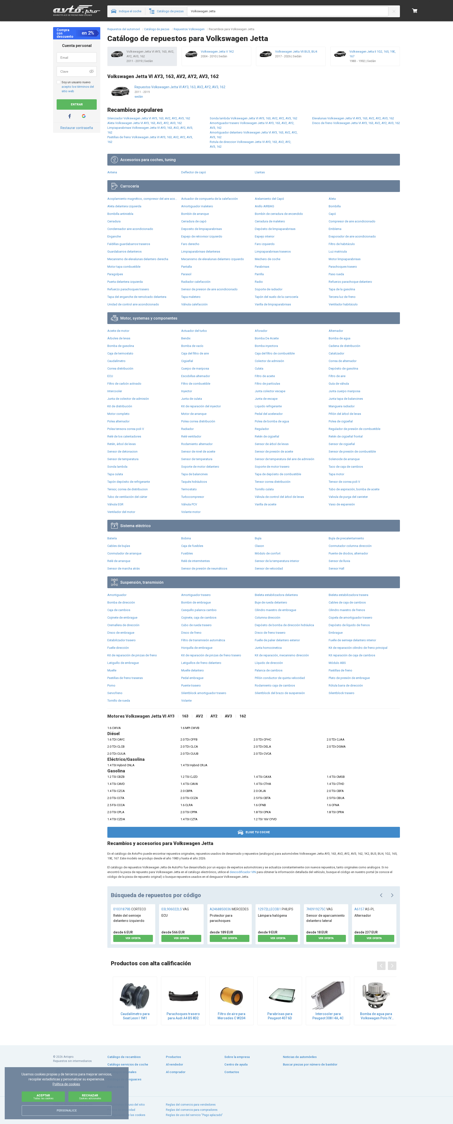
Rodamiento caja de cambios (275, 685)
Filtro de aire (337, 376)
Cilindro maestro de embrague (275, 610)
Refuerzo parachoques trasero (128, 289)
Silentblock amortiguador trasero (203, 693)
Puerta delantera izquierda (125, 281)
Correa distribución (120, 368)
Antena (112, 172)
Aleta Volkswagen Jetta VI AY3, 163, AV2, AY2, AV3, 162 (144, 123)
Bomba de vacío (192, 346)
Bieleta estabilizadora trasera (348, 595)
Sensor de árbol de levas (272, 444)
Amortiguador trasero (196, 595)
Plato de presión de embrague (349, 678)
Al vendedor (174, 1064)
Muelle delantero (192, 670)
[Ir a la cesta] (415, 10)
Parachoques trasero (343, 266)
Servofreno (114, 693)
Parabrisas (262, 266)
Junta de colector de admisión (128, 398)
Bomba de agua (339, 338)
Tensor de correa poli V (344, 481)
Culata (259, 368)
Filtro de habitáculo (342, 244)
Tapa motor (336, 474)
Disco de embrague (120, 632)
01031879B (129, 909)
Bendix (185, 338)
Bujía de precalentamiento (346, 538)
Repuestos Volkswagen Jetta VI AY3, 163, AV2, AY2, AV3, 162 (179, 87)
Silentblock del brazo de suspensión (280, 693)
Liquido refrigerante (268, 406)
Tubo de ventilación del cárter (127, 497)
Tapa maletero (191, 297)
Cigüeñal (187, 361)
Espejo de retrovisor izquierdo (201, 236)
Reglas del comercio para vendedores (191, 1104)
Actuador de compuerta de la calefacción (209, 198)
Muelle (111, 670)
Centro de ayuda (235, 1064)
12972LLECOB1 (275, 909)
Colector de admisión (269, 361)
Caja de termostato (120, 353)
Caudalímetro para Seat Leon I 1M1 (135, 1016)
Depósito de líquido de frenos (349, 625)
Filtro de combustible (195, 383)
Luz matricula (338, 251)
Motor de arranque (193, 414)
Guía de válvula (339, 383)
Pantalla (186, 266)
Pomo (111, 685)
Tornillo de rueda (118, 700)
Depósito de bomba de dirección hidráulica (284, 625)
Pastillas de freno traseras (125, 678)
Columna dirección (267, 617)
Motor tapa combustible (123, 266)
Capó (332, 214)
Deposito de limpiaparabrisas (201, 229)
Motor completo (118, 414)
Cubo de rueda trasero (196, 625)
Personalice (67, 1110)
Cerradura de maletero (270, 221)
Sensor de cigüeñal (342, 444)
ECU (110, 376)
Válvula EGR (115, 504)
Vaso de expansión (342, 504)
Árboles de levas (118, 338)
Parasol (186, 274)
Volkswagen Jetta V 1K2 (217, 51)
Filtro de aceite (265, 376)
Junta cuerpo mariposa (344, 391)
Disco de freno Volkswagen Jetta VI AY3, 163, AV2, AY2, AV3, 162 (356, 123)
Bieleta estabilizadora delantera (276, 595)
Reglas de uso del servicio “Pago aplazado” (194, 1115)
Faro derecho (190, 244)
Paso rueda (336, 274)
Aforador (261, 331)
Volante (186, 700)
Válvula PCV (189, 504)
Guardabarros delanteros (124, 251)
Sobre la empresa (237, 1057)
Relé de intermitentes (195, 561)
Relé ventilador (191, 436)
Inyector (186, 391)
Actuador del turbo (194, 331)
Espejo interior (264, 236)
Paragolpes (115, 274)
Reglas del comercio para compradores (192, 1110)
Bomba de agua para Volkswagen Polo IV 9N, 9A (376, 1016)
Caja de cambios (118, 610)
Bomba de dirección (121, 602)
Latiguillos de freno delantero (201, 663)
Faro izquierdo (265, 244)
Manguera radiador (342, 406)
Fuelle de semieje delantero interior (352, 640)
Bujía (258, 538)
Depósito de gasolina (343, 368)
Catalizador (336, 353)
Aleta (332, 198)
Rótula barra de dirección (346, 685)
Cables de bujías (118, 546)
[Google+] (84, 116)
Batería (112, 538)
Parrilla (259, 274)
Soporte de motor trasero (272, 466)
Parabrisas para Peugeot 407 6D (279, 1016)
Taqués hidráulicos (194, 481)
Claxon (259, 546)
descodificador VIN (243, 872)
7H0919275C (319, 909)
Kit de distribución (119, 406)
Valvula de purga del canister (348, 497)
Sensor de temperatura (122, 459)
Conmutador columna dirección (350, 546)
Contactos (231, 1072)
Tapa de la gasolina (342, 289)
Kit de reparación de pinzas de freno (132, 655)
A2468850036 (229, 909)
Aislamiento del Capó (269, 198)
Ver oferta (133, 938)
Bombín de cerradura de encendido (279, 214)
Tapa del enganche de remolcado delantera (136, 297)
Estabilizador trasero (121, 640)
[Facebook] (70, 116)
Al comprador (175, 1072)
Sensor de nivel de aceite (198, 451)
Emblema (335, 229)
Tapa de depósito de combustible (278, 474)
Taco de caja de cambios (346, 466)
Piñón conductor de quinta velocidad (280, 678)
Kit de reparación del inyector (201, 406)
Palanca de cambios (268, 670)
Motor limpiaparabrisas (345, 259)
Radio (259, 281)
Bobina (186, 538)
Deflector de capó (193, 172)
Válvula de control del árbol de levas (279, 497)
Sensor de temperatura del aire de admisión (284, 459)
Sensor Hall (336, 568)
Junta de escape (266, 398)
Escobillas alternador (195, 376)
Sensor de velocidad (269, 568)
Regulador (262, 429)
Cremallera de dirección (123, 625)
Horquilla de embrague (196, 647)
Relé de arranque (118, 561)
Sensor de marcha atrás (123, 568)
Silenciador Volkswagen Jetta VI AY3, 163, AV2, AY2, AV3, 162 (148, 118)
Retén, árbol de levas (121, 444)
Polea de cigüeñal (341, 421)
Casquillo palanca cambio (199, 610)
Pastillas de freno (340, 670)
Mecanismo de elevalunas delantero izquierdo (212, 259)
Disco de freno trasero (270, 632)
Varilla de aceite (265, 504)
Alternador (336, 331)
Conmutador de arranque (124, 553)
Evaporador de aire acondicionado (352, 236)
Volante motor (191, 512)
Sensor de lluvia (339, 561)
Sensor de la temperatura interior (277, 561)
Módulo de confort (268, 553)
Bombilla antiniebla (120, 214)
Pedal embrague (192, 678)
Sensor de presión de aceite (274, 451)
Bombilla (335, 206)
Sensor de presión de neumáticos (204, 568)
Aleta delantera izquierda (124, 206)
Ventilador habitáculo (343, 304)
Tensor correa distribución (272, 481)
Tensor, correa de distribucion (127, 489)
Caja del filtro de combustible (275, 353)
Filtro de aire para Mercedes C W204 (231, 1016)
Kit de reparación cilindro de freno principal (358, 647)
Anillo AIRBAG (264, 206)
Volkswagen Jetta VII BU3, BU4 (296, 51)
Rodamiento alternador (197, 444)
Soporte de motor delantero (200, 466)
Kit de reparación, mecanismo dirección (282, 655)
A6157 (364, 909)
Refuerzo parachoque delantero (350, 281)
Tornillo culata (264, 489)
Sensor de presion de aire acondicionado (209, 289)
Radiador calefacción (195, 281)
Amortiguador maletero (197, 206)
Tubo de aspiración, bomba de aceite (354, 489)
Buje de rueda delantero (271, 602)
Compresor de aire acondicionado (352, 221)
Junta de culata (191, 398)
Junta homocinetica (268, 647)
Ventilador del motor (121, 512)
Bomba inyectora (266, 346)
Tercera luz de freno (342, 297)
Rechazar (90, 1097)
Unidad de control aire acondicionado (133, 304)
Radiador (187, 429)
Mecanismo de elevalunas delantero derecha (137, 259)
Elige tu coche (258, 832)
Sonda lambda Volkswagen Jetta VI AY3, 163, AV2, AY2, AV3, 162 (253, 118)
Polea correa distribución (198, 421)
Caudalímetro (116, 361)
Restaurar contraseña (76, 128)
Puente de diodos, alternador (348, 553)
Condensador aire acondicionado (130, 229)
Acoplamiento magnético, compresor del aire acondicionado (143, 198)
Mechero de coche (267, 259)
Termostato (189, 489)
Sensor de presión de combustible (352, 451)
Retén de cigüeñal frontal (346, 436)
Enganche (114, 236)
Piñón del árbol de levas (345, 414)
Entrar (77, 104)
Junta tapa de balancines (346, 398)
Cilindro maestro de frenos (347, 610)
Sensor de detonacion (122, 451)
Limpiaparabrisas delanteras (200, 251)
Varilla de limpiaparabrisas (273, 304)
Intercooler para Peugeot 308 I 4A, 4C (328, 1016)
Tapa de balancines (194, 474)
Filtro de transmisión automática (203, 640)
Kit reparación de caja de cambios (352, 655)
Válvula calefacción (194, 304)
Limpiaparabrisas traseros (273, 251)
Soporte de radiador (268, 289)
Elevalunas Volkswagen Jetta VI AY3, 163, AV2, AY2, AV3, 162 (353, 118)
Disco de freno (191, 632)
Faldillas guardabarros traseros (128, 244)
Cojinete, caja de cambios (198, 617)
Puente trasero (191, 685)
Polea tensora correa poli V (125, 429)
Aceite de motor (118, 331)
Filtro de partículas (267, 383)
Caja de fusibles (192, 546)
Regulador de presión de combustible (354, 429)
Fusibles (187, 553)
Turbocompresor (192, 497)
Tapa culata (115, 474)
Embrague (336, 632)
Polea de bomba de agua (272, 421)
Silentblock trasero (341, 693)
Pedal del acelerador (269, 414)
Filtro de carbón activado (124, 383)
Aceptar (43, 1097)
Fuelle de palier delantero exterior (277, 640)
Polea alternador (118, 421)
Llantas (260, 172)
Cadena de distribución (344, 346)
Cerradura (114, 221)
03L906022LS (175, 909)
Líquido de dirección (269, 663)
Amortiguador (116, 595)
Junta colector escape (270, 391)
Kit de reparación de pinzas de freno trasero (211, 655)
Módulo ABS (337, 663)
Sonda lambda (117, 466)
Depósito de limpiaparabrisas (275, 229)
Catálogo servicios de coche (127, 1064)
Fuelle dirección (118, 647)
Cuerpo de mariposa (195, 368)
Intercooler (114, 391)
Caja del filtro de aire (195, 353)
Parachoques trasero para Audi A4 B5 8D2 (183, 1016)
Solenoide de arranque (344, 459)
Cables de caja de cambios (347, 602)
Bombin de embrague (196, 602)
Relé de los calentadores (124, 436)
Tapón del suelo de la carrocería (276, 297)
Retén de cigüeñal (267, 436)
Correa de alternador (343, 361)
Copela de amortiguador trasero (350, 617)
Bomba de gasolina (120, 346)
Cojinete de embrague (122, 617)
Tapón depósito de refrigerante (128, 481)
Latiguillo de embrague (123, 663)
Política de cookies (66, 1084)
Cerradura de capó (193, 221)
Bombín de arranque (195, 214)
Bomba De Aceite (267, 338)
